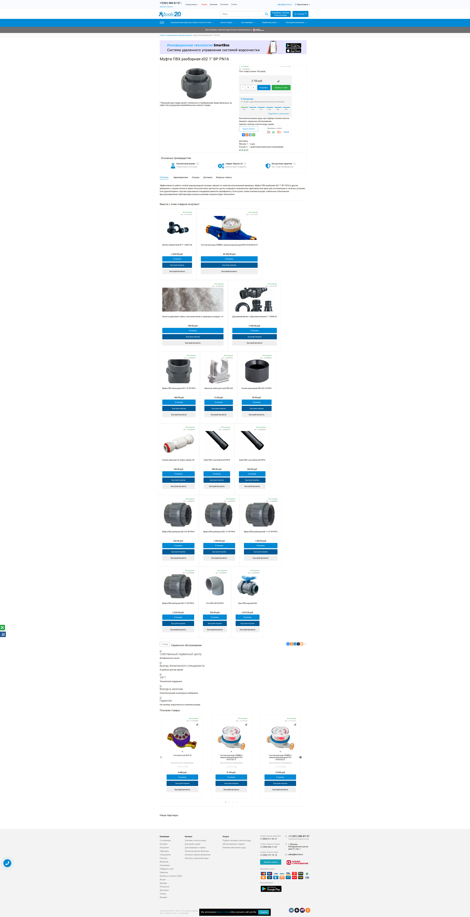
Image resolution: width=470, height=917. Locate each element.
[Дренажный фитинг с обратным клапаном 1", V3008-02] (254, 300)
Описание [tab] (164, 177)
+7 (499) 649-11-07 (268, 847)
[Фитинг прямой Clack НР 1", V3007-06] (177, 228)
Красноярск (303, 4)
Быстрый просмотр (177, 271)
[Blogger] (301, 643)
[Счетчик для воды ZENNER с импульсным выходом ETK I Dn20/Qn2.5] (280, 738)
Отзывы (163, 858)
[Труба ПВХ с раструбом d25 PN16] (252, 443)
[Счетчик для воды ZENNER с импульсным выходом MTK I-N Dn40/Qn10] (229, 228)
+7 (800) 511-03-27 (268, 839)
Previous (161, 757)
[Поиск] (266, 14)
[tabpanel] (182, 756)
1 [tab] (226, 802)
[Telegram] (250, 134)
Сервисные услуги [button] (269, 22)
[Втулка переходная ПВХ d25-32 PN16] (257, 371)
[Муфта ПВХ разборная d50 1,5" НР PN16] (219, 515)
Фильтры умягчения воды (197, 858)
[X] (298, 643)
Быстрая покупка (177, 265)
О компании (165, 840)
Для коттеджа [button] (226, 22)
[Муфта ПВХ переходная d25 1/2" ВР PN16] (179, 371)
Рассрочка (164, 887)
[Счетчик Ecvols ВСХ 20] (182, 738)
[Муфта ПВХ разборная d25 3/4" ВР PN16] (178, 515)
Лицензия (164, 847)
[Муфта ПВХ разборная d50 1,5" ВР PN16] (178, 586)
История (163, 844)
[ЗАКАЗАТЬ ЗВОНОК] (7, 863)
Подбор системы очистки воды (237, 840)
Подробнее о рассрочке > (279, 114)
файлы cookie (222, 912)
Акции (204, 4)
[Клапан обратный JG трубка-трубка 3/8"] (178, 443)
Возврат (163, 897)
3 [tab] (233, 802)
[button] (162, 23)
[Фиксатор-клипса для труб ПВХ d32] (218, 371)
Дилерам (213, 4)
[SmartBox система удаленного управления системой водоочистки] (233, 47)
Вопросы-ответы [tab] (224, 177)
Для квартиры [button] (247, 22)
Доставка (164, 890)
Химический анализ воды (234, 847)
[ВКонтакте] (243, 134)
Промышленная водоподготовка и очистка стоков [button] (191, 22)
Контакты (224, 4)
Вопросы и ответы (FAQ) (171, 876)
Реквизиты (165, 865)
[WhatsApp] (253, 134)
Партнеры (164, 851)
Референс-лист (167, 869)
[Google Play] (271, 888)
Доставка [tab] (207, 177)
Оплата (163, 894)
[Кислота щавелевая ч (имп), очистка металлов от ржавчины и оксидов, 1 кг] (192, 300)
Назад (165, 644)
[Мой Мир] (294, 643)
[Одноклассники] (246, 134)
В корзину (264, 88)
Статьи (234, 4)
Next (300, 757)
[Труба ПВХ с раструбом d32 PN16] (217, 443)
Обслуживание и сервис (234, 844)
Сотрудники (165, 855)
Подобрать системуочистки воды (280, 14)
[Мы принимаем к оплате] (285, 875)
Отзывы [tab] (196, 177)
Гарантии (164, 872)
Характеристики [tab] (180, 177)
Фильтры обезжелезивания (197, 855)
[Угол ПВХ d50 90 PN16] (215, 586)
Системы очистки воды (195, 840)
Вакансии (164, 862)
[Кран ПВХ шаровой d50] (247, 586)
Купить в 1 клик (281, 88)
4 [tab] (237, 802)
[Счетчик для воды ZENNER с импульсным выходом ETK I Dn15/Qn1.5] (231, 738)
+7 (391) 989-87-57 (298, 836)
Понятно (263, 912)
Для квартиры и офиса (195, 847)
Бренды (163, 883)
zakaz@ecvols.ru (284, 4)
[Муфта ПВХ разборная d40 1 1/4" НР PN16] (260, 515)
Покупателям (192, 5)
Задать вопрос (249, 129)
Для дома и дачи (192, 844)
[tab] (182, 751)
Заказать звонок (166, 7)
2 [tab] (229, 802)
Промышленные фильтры (197, 851)
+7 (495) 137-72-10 (268, 855)
